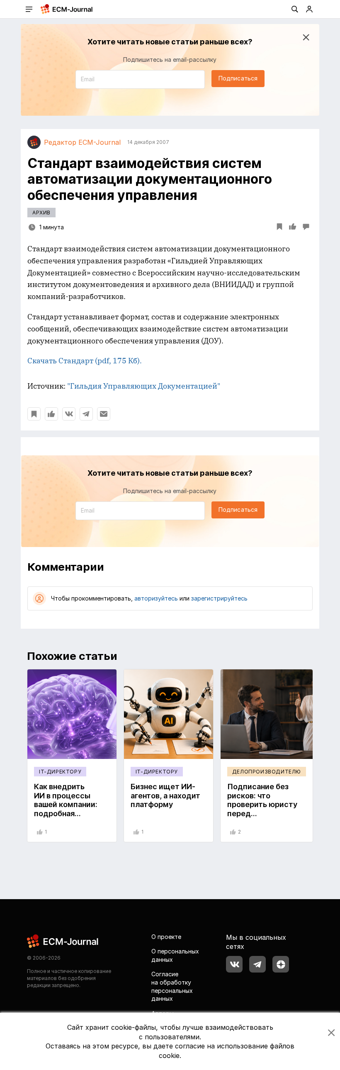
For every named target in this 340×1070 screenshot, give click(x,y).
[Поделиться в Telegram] (86, 414)
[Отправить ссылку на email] (103, 414)
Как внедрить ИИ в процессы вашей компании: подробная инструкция (65, 804)
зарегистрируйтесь (219, 598)
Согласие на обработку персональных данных (172, 986)
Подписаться (238, 78)
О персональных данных (175, 955)
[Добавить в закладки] (34, 414)
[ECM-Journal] (63, 940)
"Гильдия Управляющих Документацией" (143, 386)
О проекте (166, 936)
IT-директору (60, 771)
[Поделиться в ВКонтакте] (68, 414)
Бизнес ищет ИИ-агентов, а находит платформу (165, 795)
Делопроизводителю (266, 771)
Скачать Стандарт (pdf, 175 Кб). (84, 360)
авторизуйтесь (156, 598)
